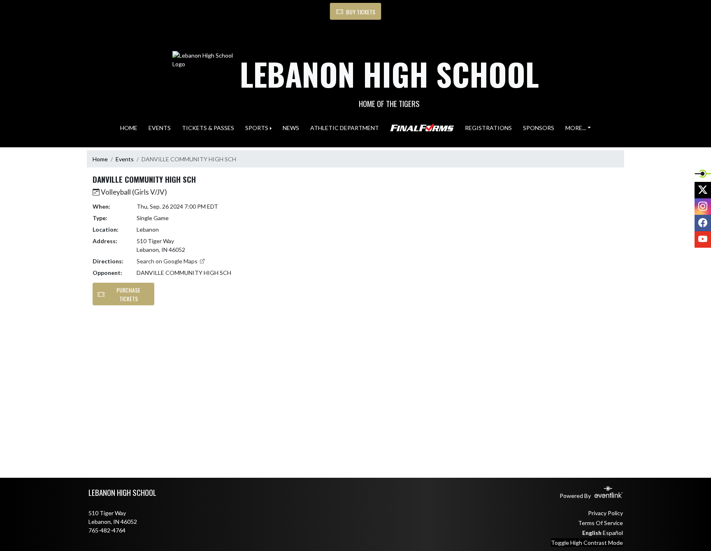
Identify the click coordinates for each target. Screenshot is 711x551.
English (592, 532)
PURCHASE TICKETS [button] (128, 294)
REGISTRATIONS (488, 127)
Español (613, 532)
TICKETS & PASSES (208, 127)
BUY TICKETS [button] (360, 11)
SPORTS (256, 127)
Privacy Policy (605, 512)
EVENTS (160, 127)
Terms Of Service (600, 522)
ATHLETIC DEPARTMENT (344, 127)
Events (125, 159)
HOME (128, 127)
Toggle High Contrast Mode (587, 542)
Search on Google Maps (168, 261)
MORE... (575, 127)
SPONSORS (538, 127)
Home (100, 159)
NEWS (291, 127)
